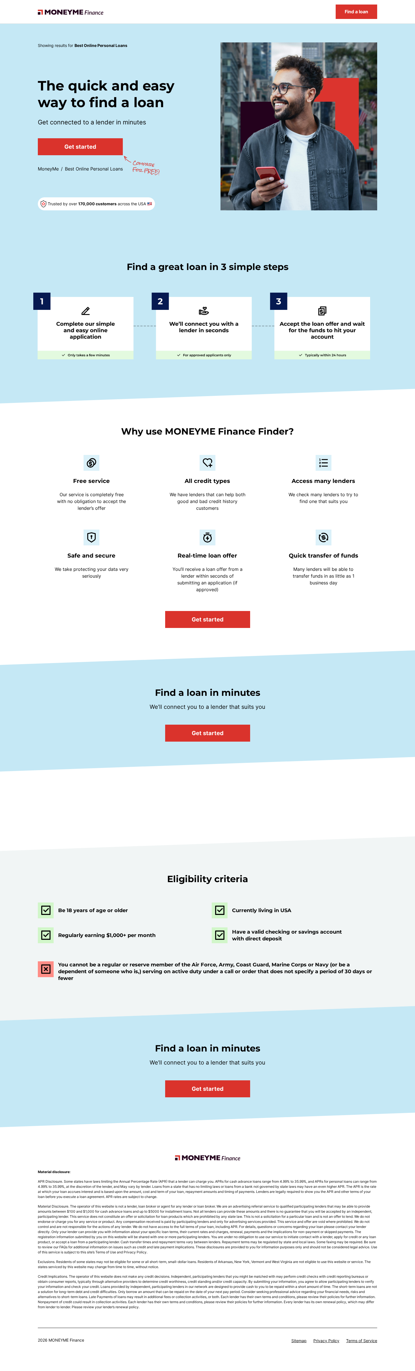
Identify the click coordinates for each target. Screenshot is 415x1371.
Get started (80, 146)
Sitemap (299, 1340)
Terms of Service (361, 1340)
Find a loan (356, 11)
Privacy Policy (326, 1340)
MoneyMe (48, 169)
